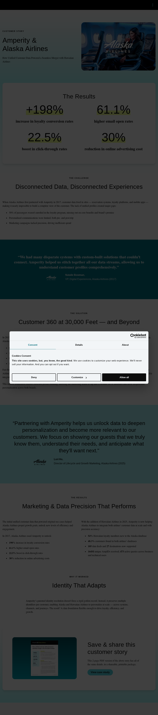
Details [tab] (79, 345)
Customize (77, 377)
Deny (34, 377)
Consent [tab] (32, 345)
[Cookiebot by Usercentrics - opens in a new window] (132, 336)
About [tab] (125, 345)
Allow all (124, 377)
